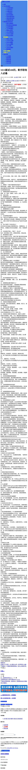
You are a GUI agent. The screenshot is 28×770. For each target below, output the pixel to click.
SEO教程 (8, 56)
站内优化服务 (9, 14)
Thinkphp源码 (9, 47)
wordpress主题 (9, 40)
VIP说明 (5, 726)
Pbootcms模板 (9, 44)
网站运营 (8, 59)
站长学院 (5, 54)
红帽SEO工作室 (10, 80)
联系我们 (20, 718)
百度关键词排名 (10, 16)
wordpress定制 (9, 33)
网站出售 (5, 728)
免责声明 (5, 725)
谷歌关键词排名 (10, 18)
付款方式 (15, 718)
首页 (4, 4)
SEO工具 (8, 63)
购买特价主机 (8, 704)
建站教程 (8, 57)
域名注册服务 (9, 23)
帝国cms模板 (9, 38)
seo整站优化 (9, 11)
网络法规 (8, 61)
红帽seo (2, 671)
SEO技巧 (16, 77)
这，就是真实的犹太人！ (7, 677)
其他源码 (8, 49)
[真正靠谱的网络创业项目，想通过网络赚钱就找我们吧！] (14, 692)
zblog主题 (8, 45)
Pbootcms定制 (9, 35)
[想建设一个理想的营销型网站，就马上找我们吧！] (14, 666)
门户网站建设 (9, 28)
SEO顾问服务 (9, 7)
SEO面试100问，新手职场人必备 (18, 664)
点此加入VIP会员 (5, 90)
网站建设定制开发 (8, 21)
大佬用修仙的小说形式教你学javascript (10, 679)
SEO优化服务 (6, 6)
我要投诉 (3, 662)
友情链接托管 (9, 20)
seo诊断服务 (9, 13)
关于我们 (5, 718)
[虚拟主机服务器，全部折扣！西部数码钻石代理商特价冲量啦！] (14, 683)
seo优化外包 (9, 9)
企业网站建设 (9, 26)
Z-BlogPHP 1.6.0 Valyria (12, 748)
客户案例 (10, 718)
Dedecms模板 (9, 42)
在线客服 (3, 704)
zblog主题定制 (9, 32)
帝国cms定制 (9, 30)
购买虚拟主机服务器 (11, 25)
